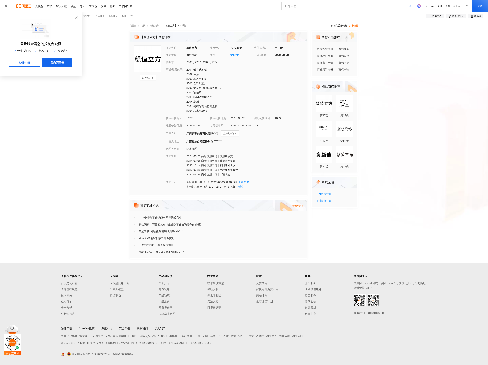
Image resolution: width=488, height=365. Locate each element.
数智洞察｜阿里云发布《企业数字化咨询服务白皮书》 (171, 224)
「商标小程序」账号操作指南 (156, 245)
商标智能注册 (325, 49)
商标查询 (343, 69)
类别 (212, 55)
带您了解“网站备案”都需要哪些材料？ (161, 231)
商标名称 (171, 47)
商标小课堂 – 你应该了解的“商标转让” (161, 252)
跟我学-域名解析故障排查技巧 (156, 238)
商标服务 (154, 25)
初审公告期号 (174, 118)
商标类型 (171, 55)
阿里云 (133, 25)
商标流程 (171, 156)
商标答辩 (343, 56)
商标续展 (343, 49)
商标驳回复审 (325, 56)
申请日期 (259, 55)
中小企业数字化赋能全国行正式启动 (160, 217)
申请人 (170, 132)
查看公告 (243, 182)
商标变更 (343, 62)
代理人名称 (172, 148)
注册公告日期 (174, 125)
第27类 (234, 55)
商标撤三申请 (325, 62)
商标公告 (171, 182)
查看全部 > (297, 205)
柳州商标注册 (324, 200)
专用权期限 (216, 125)
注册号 (214, 47)
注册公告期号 (262, 118)
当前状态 (259, 47)
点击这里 (353, 25)
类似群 (170, 62)
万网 (143, 25)
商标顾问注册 (325, 69)
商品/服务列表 (174, 69)
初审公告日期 (218, 118)
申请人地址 (172, 141)
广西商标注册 (324, 194)
